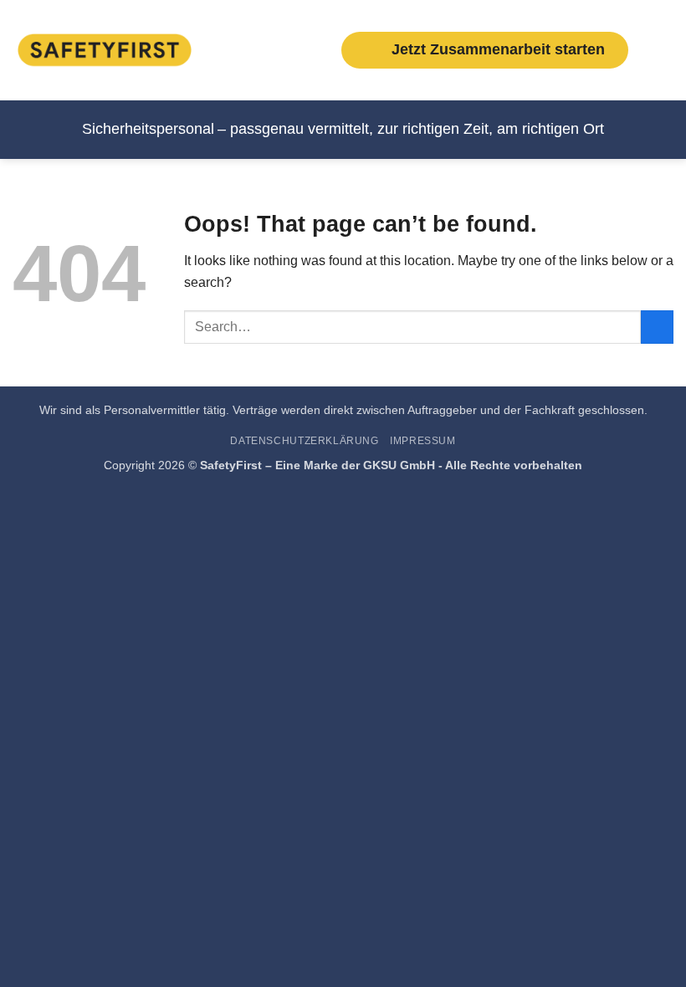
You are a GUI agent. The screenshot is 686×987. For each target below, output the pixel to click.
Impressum (423, 441)
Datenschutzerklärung (304, 441)
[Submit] (657, 326)
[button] (663, 49)
